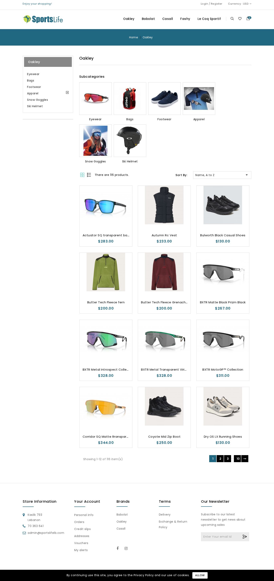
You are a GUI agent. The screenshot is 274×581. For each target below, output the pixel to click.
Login (204, 4)
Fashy (185, 19)
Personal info (84, 515)
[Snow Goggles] (95, 140)
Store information (40, 501)
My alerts (81, 550)
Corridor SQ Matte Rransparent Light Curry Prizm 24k (124, 436)
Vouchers (81, 543)
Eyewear (33, 74)
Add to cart (117, 217)
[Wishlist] (239, 18)
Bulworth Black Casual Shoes (223, 235)
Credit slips (82, 529)
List (89, 174)
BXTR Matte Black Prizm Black (223, 302)
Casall (167, 19)
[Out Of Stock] (234, 284)
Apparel (33, 93)
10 (238, 459)
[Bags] (130, 98)
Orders (79, 522)
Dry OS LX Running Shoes (223, 436)
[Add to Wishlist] (93, 217)
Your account (87, 501)
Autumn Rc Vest (164, 235)
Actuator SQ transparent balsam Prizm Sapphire (121, 235)
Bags (30, 80)
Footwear (34, 87)
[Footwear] (164, 98)
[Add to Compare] (102, 217)
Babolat (148, 19)
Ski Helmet (35, 106)
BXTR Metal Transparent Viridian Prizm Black (175, 369)
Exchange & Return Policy (173, 524)
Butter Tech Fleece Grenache (164, 302)
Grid (82, 174)
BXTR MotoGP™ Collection (222, 369)
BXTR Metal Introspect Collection (109, 369)
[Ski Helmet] (130, 140)
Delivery (165, 515)
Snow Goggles (37, 100)
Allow (200, 575)
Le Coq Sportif (209, 19)
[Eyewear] (95, 98)
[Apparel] (199, 98)
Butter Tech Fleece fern (106, 302)
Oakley (128, 19)
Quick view (109, 217)
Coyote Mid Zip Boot (164, 436)
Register (216, 4)
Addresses (81, 536)
